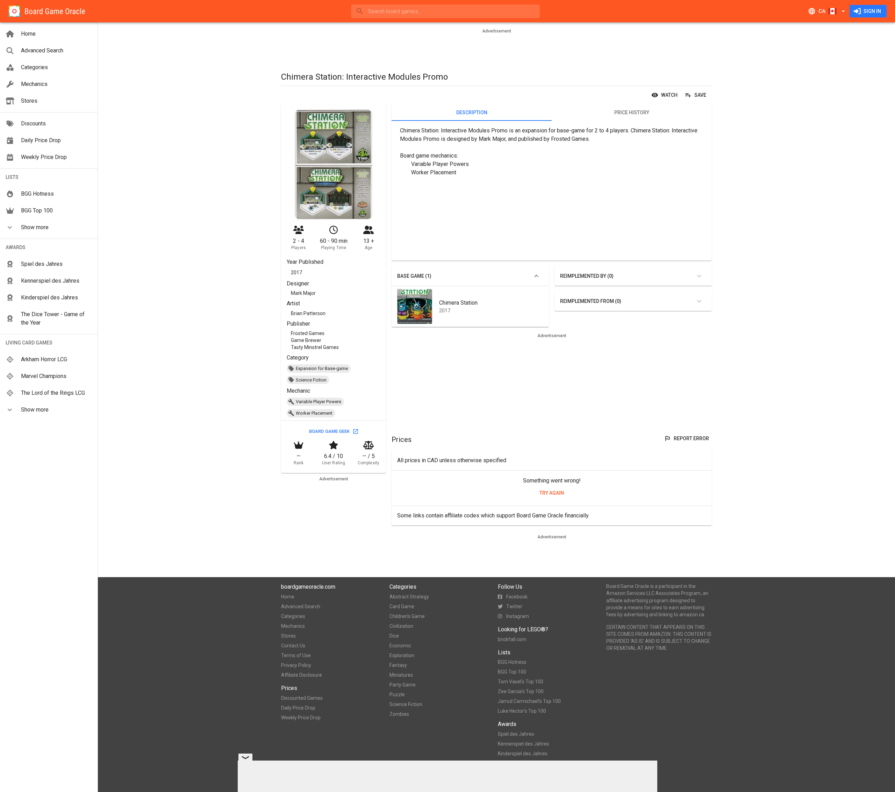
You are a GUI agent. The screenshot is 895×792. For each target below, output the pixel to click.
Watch (669, 95)
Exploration (401, 655)
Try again (551, 493)
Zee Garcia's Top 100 (521, 691)
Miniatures (401, 675)
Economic (400, 645)
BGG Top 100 (512, 672)
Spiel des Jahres (516, 734)
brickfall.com (512, 639)
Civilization (401, 626)
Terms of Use (296, 655)
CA (821, 11)
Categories (293, 616)
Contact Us (293, 645)
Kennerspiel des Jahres (523, 744)
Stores (288, 636)
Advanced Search (300, 606)
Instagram (517, 616)
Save (700, 95)
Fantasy (398, 665)
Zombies (399, 714)
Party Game (402, 685)
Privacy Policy (296, 665)
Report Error (691, 438)
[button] (49, 227)
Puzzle (397, 694)
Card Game (401, 606)
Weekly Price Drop (301, 717)
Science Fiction (405, 704)
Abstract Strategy (409, 597)
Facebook (517, 597)
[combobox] (445, 11)
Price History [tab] (631, 112)
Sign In (872, 11)
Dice (394, 636)
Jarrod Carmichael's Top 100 (529, 701)
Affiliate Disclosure (301, 675)
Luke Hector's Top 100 (522, 711)
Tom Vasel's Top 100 (520, 681)
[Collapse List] (536, 276)
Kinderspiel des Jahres (522, 753)
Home (287, 597)
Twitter (514, 606)
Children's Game (407, 616)
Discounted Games (302, 698)
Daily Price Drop (298, 708)
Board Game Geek (329, 431)
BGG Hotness (512, 662)
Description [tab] (471, 112)
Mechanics (293, 626)
